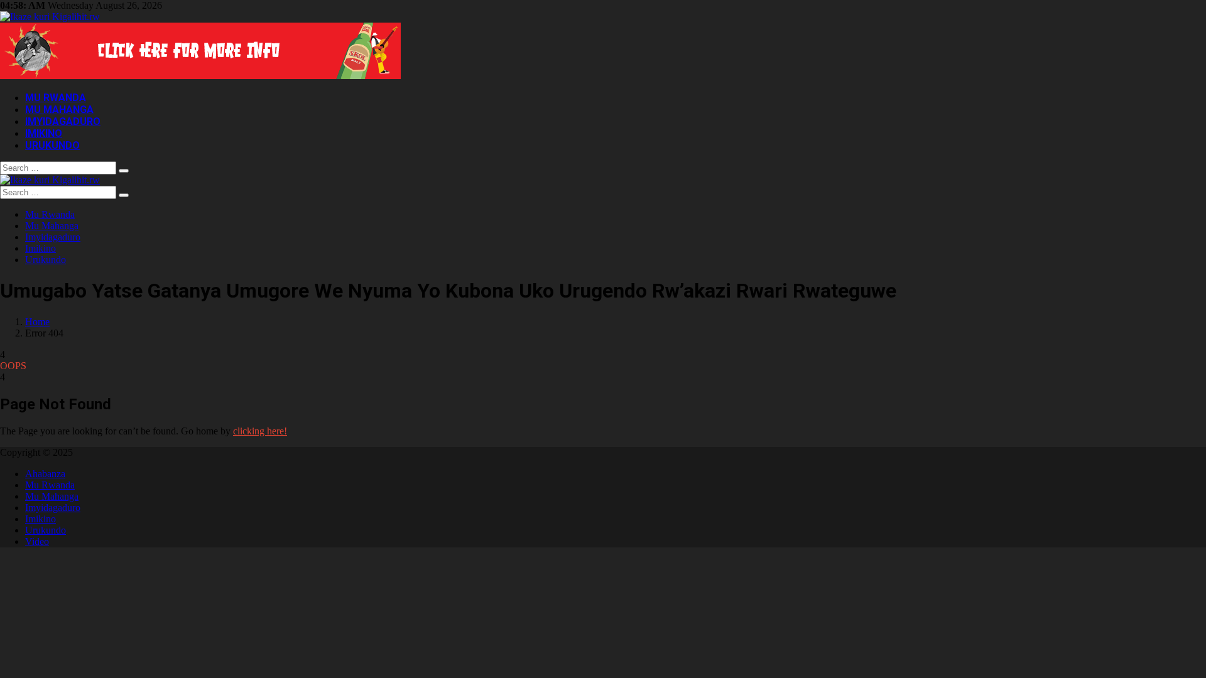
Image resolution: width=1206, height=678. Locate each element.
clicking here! (260, 431)
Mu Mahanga (59, 110)
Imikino (43, 133)
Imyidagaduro (62, 121)
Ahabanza (45, 473)
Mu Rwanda (55, 98)
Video (37, 541)
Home (37, 321)
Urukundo (52, 145)
